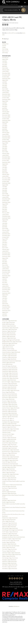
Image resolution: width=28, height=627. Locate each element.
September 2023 (6, 120)
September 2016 (6, 256)
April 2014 (4, 301)
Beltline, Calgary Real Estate (8, 336)
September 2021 (6, 162)
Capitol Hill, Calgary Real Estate (9, 353)
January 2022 (5, 155)
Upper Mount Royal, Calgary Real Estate (11, 554)
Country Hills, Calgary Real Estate (10, 376)
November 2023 (6, 117)
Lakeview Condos (6, 432)
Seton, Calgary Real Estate (8, 521)
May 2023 (4, 127)
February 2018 (5, 230)
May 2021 (4, 169)
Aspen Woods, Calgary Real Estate (10, 327)
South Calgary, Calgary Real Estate (10, 531)
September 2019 (6, 202)
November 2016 (6, 254)
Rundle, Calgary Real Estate (8, 502)
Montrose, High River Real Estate (10, 458)
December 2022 (6, 136)
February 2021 (5, 174)
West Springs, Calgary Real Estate (10, 558)
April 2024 (4, 108)
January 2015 (5, 286)
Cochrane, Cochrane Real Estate (9, 367)
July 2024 (4, 103)
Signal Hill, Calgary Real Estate (9, 526)
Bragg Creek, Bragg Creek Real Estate (11, 340)
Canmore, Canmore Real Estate (9, 350)
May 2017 (4, 244)
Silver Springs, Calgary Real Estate (10, 528)
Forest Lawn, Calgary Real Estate (10, 406)
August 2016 (5, 258)
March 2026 (5, 68)
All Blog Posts (5, 43)
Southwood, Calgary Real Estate (9, 533)
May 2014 (4, 300)
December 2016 (6, 253)
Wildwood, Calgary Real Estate (9, 563)
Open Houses (5, 50)
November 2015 (6, 272)
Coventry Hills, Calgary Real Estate (10, 378)
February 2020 (5, 195)
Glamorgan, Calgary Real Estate (9, 409)
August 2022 (5, 143)
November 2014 (6, 289)
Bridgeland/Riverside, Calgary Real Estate (11, 341)
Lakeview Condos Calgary (8, 434)
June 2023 (4, 125)
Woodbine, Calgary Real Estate (9, 566)
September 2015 (6, 275)
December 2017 (6, 233)
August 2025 (5, 80)
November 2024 (6, 96)
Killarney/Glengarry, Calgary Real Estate (11, 425)
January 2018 (5, 232)
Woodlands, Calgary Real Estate (9, 568)
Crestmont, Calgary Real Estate (9, 383)
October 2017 (5, 237)
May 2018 (4, 225)
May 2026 (4, 64)
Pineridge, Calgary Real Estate (9, 479)
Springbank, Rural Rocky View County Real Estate (13, 537)
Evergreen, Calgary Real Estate (9, 402)
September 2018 (6, 218)
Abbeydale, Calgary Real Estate (9, 320)
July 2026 (4, 61)
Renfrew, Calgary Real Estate (9, 491)
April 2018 (4, 226)
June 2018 (4, 223)
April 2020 (4, 191)
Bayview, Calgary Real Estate (9, 334)
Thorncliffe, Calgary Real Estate (9, 549)
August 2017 (5, 239)
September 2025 (6, 78)
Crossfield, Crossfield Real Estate (10, 385)
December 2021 (6, 157)
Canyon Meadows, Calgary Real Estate (11, 352)
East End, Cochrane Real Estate (9, 394)
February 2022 (5, 153)
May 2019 (4, 209)
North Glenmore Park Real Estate (10, 463)
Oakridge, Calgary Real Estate (9, 467)
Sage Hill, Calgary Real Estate (9, 519)
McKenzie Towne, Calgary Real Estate (11, 451)
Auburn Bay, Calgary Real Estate (9, 329)
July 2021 (4, 165)
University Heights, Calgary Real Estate (11, 552)
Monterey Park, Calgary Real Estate (10, 456)
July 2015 (4, 279)
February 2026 (5, 69)
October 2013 (5, 308)
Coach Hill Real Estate (7, 364)
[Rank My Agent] (17, 578)
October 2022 (5, 139)
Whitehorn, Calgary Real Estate (9, 561)
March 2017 (5, 247)
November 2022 (6, 137)
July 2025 (4, 82)
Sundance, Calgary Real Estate (9, 544)
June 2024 (4, 104)
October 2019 (5, 200)
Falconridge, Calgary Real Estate (9, 404)
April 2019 (4, 211)
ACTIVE (19, 6)
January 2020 (5, 197)
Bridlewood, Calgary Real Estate (9, 343)
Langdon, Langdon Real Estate (9, 439)
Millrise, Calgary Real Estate (8, 455)
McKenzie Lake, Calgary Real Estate (10, 449)
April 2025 (4, 87)
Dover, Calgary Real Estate (8, 392)
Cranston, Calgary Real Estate (9, 380)
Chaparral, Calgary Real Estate (9, 359)
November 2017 (6, 235)
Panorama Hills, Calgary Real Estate (10, 474)
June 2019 (4, 207)
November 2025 (6, 75)
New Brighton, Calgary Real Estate (10, 460)
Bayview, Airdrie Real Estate (8, 333)
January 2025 (5, 92)
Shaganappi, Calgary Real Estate (9, 523)
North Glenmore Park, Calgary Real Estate (12, 465)
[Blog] (22, 578)
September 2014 (6, 293)
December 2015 (6, 270)
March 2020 (5, 193)
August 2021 (5, 164)
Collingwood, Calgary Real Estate (9, 369)
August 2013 (5, 312)
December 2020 (6, 178)
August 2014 (5, 294)
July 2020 (4, 186)
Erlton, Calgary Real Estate (8, 399)
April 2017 (4, 246)
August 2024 (5, 101)
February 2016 (5, 267)
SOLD (25, 6)
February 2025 (5, 90)
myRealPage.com (16, 606)
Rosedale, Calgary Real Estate (9, 500)
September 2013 (6, 310)
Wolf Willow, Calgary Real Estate (9, 565)
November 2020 (6, 179)
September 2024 (6, 99)
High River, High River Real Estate (10, 416)
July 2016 (4, 260)
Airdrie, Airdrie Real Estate (8, 324)
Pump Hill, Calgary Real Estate (9, 486)
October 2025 (5, 76)
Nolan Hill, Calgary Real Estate (9, 462)
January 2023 (5, 134)
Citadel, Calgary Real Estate (8, 362)
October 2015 (5, 273)
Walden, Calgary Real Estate (8, 556)
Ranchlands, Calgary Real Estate (9, 488)
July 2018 (4, 221)
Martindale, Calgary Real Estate (9, 448)
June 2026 (4, 62)
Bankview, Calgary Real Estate (9, 331)
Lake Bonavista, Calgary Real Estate (10, 428)
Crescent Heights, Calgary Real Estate (11, 381)
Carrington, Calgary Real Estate (9, 355)
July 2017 (4, 240)
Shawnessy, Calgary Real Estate (9, 524)
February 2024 (5, 111)
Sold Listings (5, 52)
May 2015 (4, 282)
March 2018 (5, 228)
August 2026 (5, 59)
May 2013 (4, 315)
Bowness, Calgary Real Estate (9, 338)
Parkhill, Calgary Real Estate (8, 476)
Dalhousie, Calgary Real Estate (9, 387)
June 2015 (4, 280)
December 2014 (6, 287)
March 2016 (5, 265)
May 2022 (4, 148)
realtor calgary (5, 490)
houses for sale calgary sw (8, 420)
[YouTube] (19, 578)
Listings (4, 47)
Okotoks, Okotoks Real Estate (9, 470)
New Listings (5, 49)
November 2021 (6, 158)
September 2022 (6, 141)
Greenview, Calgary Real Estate (9, 413)
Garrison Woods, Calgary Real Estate (10, 408)
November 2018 (6, 216)
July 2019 (4, 205)
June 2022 (4, 146)
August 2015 (5, 277)
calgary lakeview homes (7, 346)
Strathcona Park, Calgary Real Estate (10, 540)
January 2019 (5, 214)
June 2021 (4, 167)
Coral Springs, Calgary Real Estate (10, 373)
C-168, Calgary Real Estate (8, 345)
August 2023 (5, 122)
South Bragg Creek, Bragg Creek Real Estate (12, 530)
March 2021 (5, 172)
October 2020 (5, 181)
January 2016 (5, 268)
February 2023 (5, 132)
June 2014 (4, 298)
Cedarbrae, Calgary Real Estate (9, 357)
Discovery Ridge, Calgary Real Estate (10, 390)
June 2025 (4, 83)
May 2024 (4, 106)
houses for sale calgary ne (8, 418)
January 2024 (5, 113)
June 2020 (4, 188)
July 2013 (4, 314)
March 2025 (5, 89)
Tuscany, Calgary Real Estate (8, 551)
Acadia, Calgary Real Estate (8, 322)
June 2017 (4, 242)
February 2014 (5, 305)
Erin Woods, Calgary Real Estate (9, 397)
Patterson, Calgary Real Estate (9, 477)
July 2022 (4, 144)
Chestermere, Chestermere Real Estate (11, 360)
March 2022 (5, 151)
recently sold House (11, 33)
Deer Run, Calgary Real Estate (9, 388)
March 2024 (5, 109)
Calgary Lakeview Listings (8, 348)
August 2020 (5, 185)
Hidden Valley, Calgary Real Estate (10, 415)
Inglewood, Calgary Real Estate (9, 423)
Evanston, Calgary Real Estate (9, 401)
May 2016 (4, 261)
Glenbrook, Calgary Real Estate (9, 411)
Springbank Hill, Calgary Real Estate (10, 535)
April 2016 (4, 263)
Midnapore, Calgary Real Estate (9, 453)
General (4, 45)
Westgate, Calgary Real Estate (9, 559)
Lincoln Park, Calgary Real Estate (9, 442)
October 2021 (5, 160)
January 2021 (5, 176)
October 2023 (5, 118)
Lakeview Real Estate (7, 435)
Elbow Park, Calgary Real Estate (9, 395)
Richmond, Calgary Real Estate (9, 493)
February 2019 (5, 212)
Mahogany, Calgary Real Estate (9, 444)
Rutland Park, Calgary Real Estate (10, 517)
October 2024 (5, 97)
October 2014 (5, 291)
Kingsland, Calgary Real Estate (9, 427)
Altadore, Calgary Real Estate (9, 326)
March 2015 (5, 284)
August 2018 (5, 219)
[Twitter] (12, 578)
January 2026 (5, 71)
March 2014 (5, 303)
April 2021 (4, 171)
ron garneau (5, 498)
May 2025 (4, 85)
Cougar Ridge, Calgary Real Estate (10, 374)
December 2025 (6, 73)
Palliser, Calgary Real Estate (8, 472)
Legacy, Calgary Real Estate (8, 441)
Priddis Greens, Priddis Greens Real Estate (12, 484)
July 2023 (4, 123)
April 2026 (4, 66)
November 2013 (6, 307)
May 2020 (4, 190)
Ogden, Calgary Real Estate (8, 469)
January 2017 (5, 251)
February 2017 (5, 249)
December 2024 (6, 94)
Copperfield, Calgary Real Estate (9, 371)
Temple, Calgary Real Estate (8, 547)
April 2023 (4, 129)
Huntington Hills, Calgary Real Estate (10, 422)
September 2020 (6, 183)
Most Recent (5, 57)
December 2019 (6, 198)
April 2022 (4, 150)
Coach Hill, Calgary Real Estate (9, 366)
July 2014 (4, 296)
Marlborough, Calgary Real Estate (10, 446)
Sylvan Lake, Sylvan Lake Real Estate (10, 545)
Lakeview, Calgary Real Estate (9, 437)
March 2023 (5, 130)
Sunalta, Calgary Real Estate (8, 542)
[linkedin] (15, 578)
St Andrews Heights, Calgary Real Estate (11, 538)
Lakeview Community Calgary (9, 430)
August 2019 (5, 204)
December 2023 (6, 115)
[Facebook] (10, 578)
